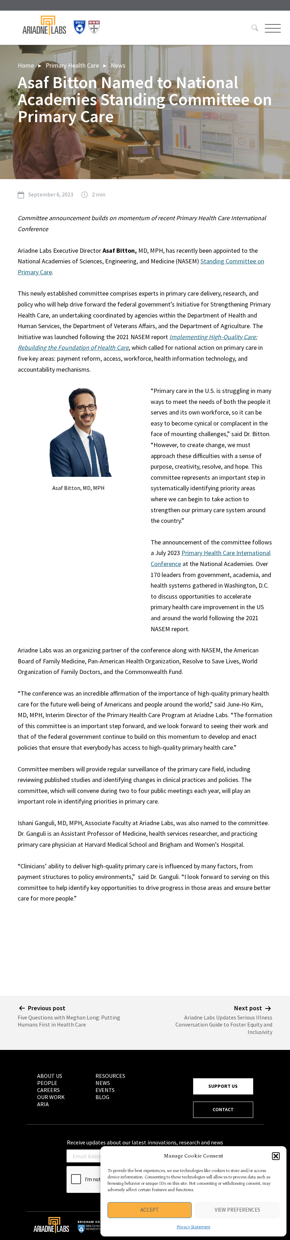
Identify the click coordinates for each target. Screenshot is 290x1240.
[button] (275, 1156)
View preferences (237, 1209)
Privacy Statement (193, 1226)
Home (26, 65)
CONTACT (223, 1109)
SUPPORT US (223, 1086)
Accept (149, 1209)
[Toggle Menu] (272, 28)
